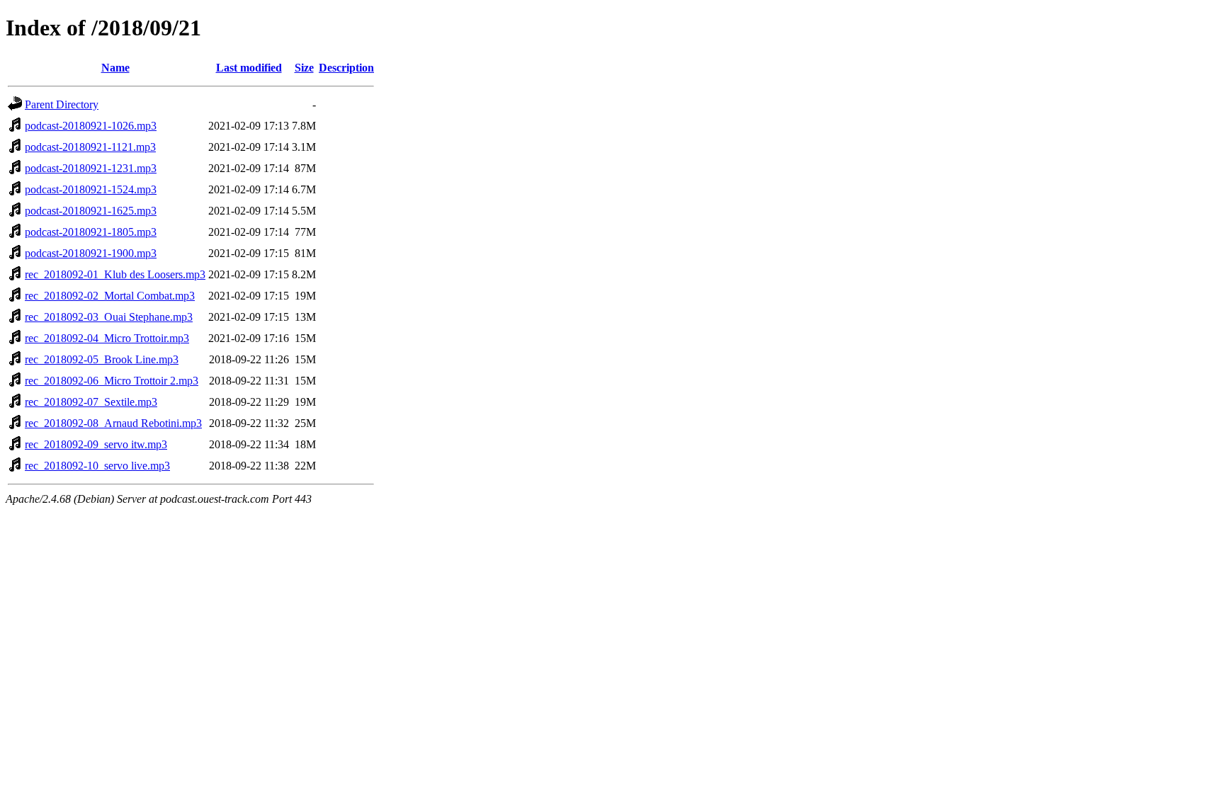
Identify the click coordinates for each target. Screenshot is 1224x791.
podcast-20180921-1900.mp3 (91, 253)
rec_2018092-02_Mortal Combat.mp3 (110, 296)
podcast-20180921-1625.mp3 (91, 211)
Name (115, 68)
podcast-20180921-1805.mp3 (91, 232)
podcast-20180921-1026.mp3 (91, 126)
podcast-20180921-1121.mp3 (90, 147)
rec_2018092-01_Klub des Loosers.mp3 (115, 274)
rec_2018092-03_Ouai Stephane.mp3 (109, 317)
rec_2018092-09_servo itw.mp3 (96, 444)
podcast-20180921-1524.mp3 (91, 189)
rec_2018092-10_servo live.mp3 (97, 466)
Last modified (249, 68)
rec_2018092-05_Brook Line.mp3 (101, 359)
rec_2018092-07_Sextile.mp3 (91, 402)
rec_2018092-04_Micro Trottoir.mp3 (107, 338)
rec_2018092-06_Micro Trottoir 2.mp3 (111, 381)
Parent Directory (61, 104)
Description (346, 68)
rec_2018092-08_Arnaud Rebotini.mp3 (113, 423)
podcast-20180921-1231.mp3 (91, 168)
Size (304, 68)
